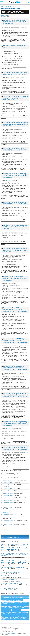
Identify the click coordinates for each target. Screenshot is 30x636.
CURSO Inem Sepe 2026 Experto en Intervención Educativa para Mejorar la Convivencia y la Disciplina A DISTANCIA (14, 257)
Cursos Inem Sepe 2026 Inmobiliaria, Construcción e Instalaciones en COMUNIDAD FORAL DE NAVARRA (15, 395)
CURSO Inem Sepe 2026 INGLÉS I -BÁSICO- (13, 217)
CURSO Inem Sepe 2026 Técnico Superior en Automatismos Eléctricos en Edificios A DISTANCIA (15, 407)
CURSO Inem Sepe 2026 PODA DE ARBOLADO (14, 435)
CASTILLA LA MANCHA (14, 498)
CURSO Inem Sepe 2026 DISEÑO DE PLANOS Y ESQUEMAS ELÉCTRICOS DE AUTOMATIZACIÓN (15, 401)
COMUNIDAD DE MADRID (15, 480)
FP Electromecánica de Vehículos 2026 (12, 57)
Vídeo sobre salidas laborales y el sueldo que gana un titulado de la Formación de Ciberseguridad (14, 613)
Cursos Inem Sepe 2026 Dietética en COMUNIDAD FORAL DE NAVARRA (15, 73)
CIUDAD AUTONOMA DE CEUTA (15, 525)
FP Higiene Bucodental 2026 (9, 579)
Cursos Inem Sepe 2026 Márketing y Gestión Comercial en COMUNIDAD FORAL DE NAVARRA (15, 21)
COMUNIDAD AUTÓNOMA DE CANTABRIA (15, 517)
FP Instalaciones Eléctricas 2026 (10, 64)
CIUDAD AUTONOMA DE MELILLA (15, 528)
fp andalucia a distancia (16, 610)
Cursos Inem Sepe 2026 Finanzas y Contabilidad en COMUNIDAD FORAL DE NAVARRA (15, 175)
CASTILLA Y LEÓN (13, 493)
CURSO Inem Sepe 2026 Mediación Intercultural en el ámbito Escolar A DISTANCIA (14, 266)
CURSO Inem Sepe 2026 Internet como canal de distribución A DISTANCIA (14, 29)
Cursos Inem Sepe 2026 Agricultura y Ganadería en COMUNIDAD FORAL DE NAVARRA (15, 423)
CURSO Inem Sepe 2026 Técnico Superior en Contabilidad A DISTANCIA (13, 189)
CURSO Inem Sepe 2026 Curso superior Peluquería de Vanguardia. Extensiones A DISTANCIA (12, 285)
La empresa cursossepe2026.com (10, 629)
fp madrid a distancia (6, 610)
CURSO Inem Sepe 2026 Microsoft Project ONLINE (15, 139)
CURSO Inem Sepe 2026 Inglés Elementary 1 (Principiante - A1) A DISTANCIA (14, 548)
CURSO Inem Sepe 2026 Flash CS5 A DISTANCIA (14, 106)
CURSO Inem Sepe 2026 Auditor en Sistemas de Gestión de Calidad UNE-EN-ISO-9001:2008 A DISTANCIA (14, 316)
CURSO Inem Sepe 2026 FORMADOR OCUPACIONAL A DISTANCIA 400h (12, 260)
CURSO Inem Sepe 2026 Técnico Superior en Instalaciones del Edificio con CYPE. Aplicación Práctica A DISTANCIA (14, 411)
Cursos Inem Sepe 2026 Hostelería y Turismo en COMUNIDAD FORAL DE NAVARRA (15, 226)
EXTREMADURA (12, 514)
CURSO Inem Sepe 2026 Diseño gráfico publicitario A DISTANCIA (12, 104)
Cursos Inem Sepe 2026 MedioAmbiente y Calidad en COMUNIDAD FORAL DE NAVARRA (15, 309)
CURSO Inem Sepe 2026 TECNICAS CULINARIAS (15, 234)
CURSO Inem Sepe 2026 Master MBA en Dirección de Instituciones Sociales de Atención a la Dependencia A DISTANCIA (15, 161)
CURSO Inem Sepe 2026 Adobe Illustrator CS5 (14, 544)
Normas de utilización (7, 627)
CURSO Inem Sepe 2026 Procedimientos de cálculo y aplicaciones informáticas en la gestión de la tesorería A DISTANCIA (15, 185)
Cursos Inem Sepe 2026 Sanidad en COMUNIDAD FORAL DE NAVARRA (15, 149)
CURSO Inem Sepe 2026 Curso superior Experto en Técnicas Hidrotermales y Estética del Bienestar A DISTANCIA (15, 297)
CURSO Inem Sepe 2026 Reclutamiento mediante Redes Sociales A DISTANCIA (14, 356)
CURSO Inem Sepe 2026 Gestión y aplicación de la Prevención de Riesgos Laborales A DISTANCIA (15, 346)
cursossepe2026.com (11, 633)
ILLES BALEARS (12, 505)
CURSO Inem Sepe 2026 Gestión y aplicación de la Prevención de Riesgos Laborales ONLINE (15, 561)
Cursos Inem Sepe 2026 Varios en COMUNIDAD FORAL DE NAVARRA (15, 448)
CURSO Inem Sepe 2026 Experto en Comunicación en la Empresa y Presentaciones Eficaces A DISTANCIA (14, 379)
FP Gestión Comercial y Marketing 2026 (12, 60)
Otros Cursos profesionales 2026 (11, 600)
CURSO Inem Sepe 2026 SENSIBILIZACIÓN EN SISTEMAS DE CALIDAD (14, 324)
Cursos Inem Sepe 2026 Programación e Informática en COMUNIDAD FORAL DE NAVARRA (15, 124)
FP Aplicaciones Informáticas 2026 (10, 572)
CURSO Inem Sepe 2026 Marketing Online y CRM (14, 27)
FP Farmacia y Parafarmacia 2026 (10, 55)
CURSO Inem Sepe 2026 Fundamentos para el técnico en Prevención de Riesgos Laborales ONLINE (14, 554)
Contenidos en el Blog (10, 537)
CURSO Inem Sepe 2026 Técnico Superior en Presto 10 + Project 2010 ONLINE (13, 404)
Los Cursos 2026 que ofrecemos (10, 628)
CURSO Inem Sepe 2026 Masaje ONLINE (13, 567)
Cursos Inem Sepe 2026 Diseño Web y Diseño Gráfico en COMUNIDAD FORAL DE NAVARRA (15, 98)
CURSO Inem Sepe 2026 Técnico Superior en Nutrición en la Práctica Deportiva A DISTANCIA (14, 81)
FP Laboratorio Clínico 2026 (9, 51)
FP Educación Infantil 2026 (9, 62)
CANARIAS (11, 495)
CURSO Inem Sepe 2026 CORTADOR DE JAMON (14, 239)
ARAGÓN (11, 500)
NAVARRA (5, 16)
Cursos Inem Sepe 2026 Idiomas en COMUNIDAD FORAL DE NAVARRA (15, 203)
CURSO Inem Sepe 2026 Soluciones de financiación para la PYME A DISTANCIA (12, 181)
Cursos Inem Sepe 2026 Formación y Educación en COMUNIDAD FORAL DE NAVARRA (15, 250)
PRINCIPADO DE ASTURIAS (12, 508)
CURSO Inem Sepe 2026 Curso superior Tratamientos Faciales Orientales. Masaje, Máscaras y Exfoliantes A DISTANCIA (12, 293)
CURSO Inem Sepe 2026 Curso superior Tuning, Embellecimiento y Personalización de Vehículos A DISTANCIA (14, 465)
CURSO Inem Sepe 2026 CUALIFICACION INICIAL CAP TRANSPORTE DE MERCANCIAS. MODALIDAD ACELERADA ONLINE (15, 454)
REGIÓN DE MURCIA (14, 502)
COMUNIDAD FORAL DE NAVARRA (15, 511)
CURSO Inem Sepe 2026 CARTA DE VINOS (13, 232)
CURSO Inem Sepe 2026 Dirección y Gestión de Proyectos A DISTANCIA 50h (14, 603)
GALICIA (10, 490)
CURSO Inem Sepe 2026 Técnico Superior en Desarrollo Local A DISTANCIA (13, 458)
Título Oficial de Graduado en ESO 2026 (12, 58)
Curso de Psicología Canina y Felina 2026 (13, 583)
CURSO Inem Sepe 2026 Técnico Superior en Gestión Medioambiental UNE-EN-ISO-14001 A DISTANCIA (14, 328)
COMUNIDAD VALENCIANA (12, 485)
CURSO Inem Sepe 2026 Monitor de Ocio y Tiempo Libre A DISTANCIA (13, 263)
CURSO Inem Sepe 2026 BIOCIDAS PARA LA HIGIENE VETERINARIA (13, 437)
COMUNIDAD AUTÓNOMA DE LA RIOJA (15, 521)
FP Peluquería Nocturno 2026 (9, 588)
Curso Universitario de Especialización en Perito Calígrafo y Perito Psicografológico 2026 (15, 606)
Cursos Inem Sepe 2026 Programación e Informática (15, 597)
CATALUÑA (11, 477)
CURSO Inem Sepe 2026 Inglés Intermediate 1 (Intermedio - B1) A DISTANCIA (14, 214)
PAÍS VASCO (11, 488)
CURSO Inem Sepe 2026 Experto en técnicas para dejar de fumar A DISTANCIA (15, 157)
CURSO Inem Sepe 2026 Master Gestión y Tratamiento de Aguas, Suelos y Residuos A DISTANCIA (13, 321)
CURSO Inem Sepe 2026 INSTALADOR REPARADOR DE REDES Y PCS (12, 136)
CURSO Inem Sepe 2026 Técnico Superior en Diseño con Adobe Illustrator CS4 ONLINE (13, 109)
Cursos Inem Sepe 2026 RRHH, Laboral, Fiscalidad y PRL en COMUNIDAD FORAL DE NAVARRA (15, 340)
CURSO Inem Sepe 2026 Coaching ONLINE (13, 376)
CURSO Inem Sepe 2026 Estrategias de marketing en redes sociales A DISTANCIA (15, 32)
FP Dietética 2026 (6, 576)
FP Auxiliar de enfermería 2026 (10, 53)
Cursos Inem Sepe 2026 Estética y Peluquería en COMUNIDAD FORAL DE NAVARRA (15, 278)
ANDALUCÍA (11, 482)
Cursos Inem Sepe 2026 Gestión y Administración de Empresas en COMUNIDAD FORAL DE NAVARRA (15, 367)
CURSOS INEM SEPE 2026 (8, 6)
